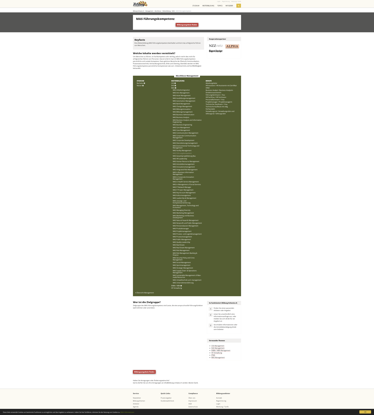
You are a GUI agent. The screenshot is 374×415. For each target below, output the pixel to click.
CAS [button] (172, 83)
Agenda (135, 407)
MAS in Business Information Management (183, 173)
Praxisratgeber (166, 398)
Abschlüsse (158, 11)
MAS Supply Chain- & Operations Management (185, 272)
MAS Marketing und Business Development (183, 217)
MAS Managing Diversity (181, 210)
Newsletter (137, 398)
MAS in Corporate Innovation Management (183, 178)
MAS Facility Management (182, 150)
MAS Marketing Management (183, 213)
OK (365, 412)
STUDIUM (140, 81)
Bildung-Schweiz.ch (138, 11)
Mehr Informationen (127, 412)
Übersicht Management (145, 293)
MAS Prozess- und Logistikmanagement (187, 234)
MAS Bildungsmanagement (183, 112)
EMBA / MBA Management (220, 350)
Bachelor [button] (140, 83)
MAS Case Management (181, 130)
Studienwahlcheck (167, 401)
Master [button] (139, 85)
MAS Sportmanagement (181, 265)
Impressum (192, 401)
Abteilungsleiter (211, 83)
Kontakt (219, 398)
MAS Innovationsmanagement (184, 167)
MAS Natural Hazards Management (185, 220)
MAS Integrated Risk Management (185, 170)
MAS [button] (173, 88)
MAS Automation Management (184, 101)
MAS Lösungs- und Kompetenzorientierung (181, 202)
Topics (219, 6)
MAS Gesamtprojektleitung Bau (184, 156)
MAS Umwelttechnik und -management (187, 280)
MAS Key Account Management (184, 193)
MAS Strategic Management (183, 268)
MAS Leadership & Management (184, 198)
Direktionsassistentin (213, 92)
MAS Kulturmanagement (182, 195)
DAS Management (217, 348)
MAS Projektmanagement (182, 231)
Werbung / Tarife (222, 407)
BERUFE (209, 81)
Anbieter (136, 404)
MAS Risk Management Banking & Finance (185, 254)
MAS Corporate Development (183, 140)
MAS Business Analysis (181, 117)
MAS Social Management (182, 262)
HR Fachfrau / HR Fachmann (216, 97)
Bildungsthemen (139, 401)
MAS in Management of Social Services (187, 184)
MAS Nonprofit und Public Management (187, 223)
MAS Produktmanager (181, 228)
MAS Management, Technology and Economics (186, 206)
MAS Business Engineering (182, 125)
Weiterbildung (208, 6)
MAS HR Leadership (180, 159)
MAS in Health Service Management (186, 182)
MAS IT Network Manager (182, 187)
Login (218, 404)
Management (149, 11)
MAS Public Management (182, 239)
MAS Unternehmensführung (183, 283)
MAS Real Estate (178, 245)
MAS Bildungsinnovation (182, 109)
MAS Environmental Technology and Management (186, 147)
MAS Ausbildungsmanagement (184, 98)
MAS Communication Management (185, 133)
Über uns (191, 398)
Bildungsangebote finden (187, 25)
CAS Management (217, 346)
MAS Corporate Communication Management (184, 137)
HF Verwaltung (176, 288)
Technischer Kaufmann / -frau (217, 104)
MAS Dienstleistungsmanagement (185, 143)
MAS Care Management (181, 127)
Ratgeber (229, 6)
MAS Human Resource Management (186, 161)
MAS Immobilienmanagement (183, 164)
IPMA (213, 355)
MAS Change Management (182, 106)
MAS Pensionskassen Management (185, 226)
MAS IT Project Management (183, 190)
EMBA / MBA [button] (175, 286)
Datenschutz (193, 407)
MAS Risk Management (181, 250)
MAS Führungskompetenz (182, 153)
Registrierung (221, 401)
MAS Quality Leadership (181, 242)
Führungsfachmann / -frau (215, 95)
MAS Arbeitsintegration (181, 90)
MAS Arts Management (181, 93)
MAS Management (218, 357)
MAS (173, 11)
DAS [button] (173, 85)
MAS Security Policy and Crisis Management (184, 259)
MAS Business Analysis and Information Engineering (187, 121)
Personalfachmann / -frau (215, 100)
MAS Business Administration (183, 115)
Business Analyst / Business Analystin (219, 90)
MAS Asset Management (182, 95)
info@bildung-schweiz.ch (173, 383)
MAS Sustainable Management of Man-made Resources (187, 276)
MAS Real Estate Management (184, 248)
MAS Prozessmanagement (182, 237)
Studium (195, 6)
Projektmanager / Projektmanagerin (219, 102)
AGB (190, 404)
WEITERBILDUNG (177, 81)
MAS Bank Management (181, 104)
